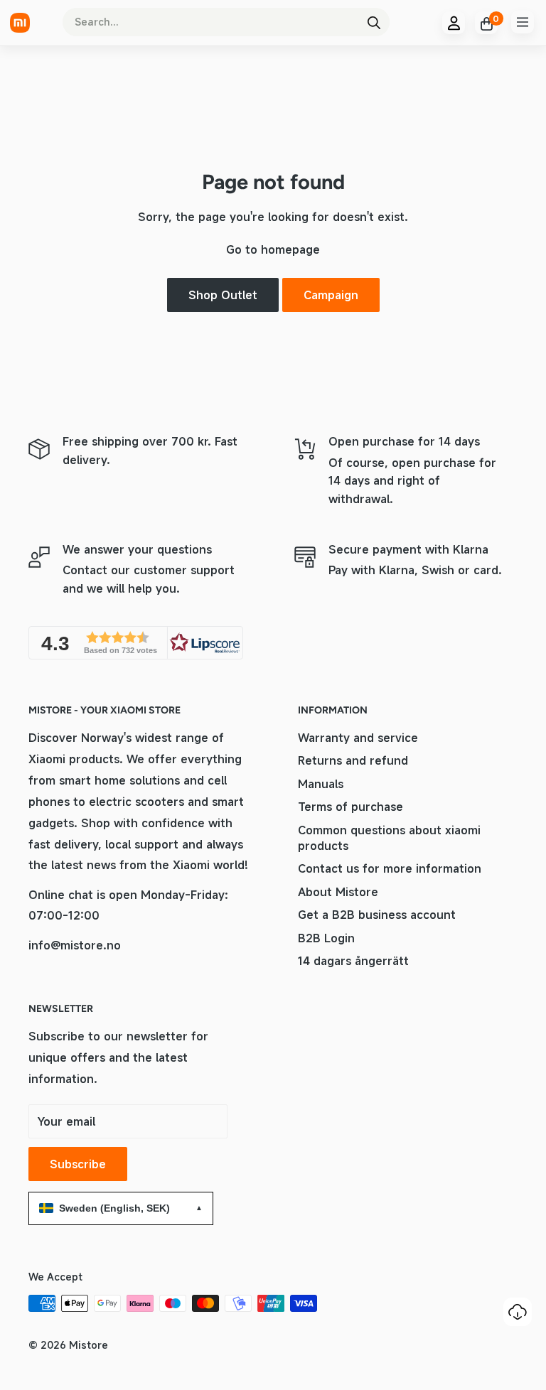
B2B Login (326, 938)
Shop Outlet (222, 295)
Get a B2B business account (377, 914)
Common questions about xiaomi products (389, 837)
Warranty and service (358, 737)
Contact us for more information (389, 868)
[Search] (374, 22)
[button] (135, 642)
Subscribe (78, 1164)
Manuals (320, 784)
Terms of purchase (350, 806)
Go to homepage (273, 249)
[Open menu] (522, 22)
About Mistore (338, 892)
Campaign (331, 295)
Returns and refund (353, 760)
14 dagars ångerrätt (353, 961)
